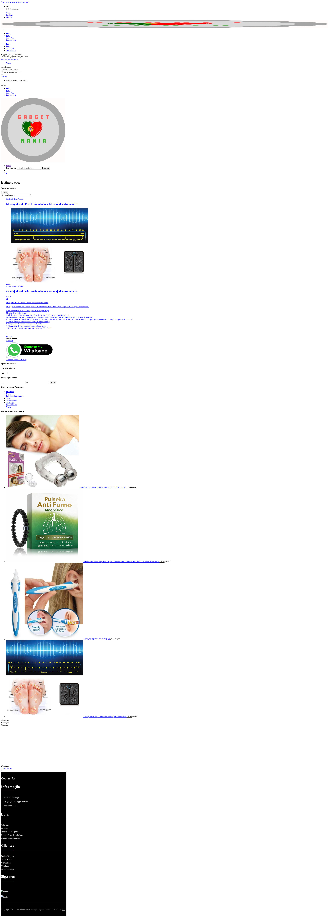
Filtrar (53, 382)
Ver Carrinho (6, 863)
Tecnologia (10, 403)
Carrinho (9, 15)
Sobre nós (5, 825)
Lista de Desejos (7, 869)
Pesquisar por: (6, 67)
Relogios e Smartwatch (14, 396)
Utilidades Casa (11, 405)
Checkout (9, 17)
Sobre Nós (10, 38)
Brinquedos (10, 392)
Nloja (64, 910)
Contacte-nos (11, 40)
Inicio (8, 33)
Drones (8, 394)
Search (8, 166)
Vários (8, 63)
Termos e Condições (9, 832)
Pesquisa (45, 168)
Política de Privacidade (10, 838)
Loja (8, 36)
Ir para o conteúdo (22, 2)
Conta (8, 13)
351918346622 (6, 768)
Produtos (4, 828)
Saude (8, 398)
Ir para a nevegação (8, 2)
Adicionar (9, 341)
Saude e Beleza (11, 199)
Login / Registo (7, 856)
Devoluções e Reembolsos (11, 835)
